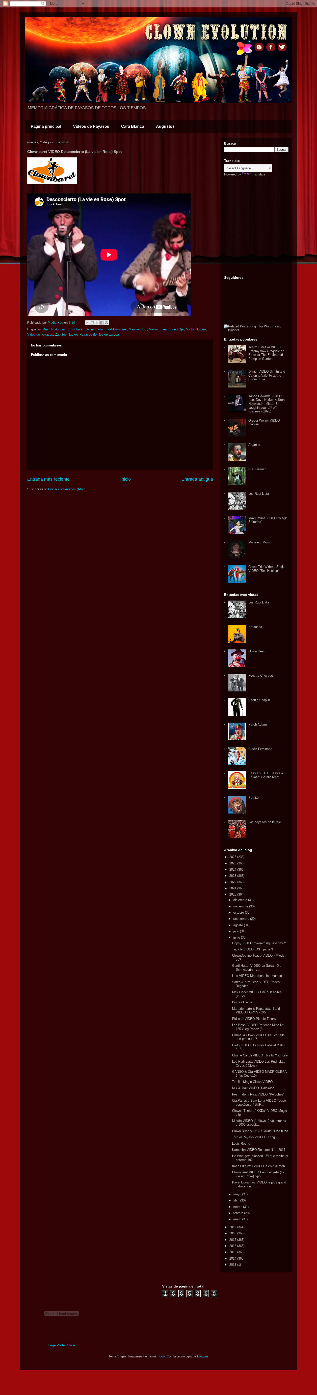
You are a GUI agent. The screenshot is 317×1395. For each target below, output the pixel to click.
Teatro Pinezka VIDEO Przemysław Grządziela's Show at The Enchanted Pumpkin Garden (266, 353)
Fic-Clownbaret (116, 329)
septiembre (241, 919)
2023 (233, 876)
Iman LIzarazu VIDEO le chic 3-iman (258, 1166)
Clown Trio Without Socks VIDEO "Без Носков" (267, 569)
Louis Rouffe (241, 1143)
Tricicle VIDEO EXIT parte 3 (252, 949)
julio (236, 931)
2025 (233, 863)
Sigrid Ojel (176, 329)
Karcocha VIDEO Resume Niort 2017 (258, 1150)
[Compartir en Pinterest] (106, 322)
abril (236, 1200)
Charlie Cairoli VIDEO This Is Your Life (260, 1055)
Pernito (253, 797)
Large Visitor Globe (61, 1345)
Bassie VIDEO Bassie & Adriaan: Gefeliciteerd (266, 775)
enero (237, 1219)
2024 (233, 869)
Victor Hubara (196, 329)
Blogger (202, 1356)
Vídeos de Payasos (91, 126)
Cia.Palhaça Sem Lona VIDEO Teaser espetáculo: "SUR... (259, 1102)
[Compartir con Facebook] (101, 322)
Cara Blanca (132, 126)
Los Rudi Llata (258, 493)
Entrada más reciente (48, 479)
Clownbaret (75, 329)
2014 (233, 1258)
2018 (233, 1233)
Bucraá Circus (242, 1002)
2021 (233, 888)
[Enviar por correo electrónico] (87, 322)
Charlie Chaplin (259, 700)
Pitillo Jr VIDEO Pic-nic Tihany (254, 1019)
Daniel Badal (94, 329)
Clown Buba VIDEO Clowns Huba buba (260, 1131)
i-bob (161, 1356)
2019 (233, 1227)
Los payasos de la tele (264, 822)
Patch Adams (258, 724)
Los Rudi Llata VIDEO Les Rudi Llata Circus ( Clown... (258, 1063)
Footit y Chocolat (260, 675)
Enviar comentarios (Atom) (67, 489)
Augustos (165, 126)
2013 (233, 1264)
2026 (233, 857)
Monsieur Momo (259, 542)
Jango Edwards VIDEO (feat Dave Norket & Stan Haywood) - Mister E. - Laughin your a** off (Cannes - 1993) (266, 403)
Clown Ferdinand (260, 749)
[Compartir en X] (97, 322)
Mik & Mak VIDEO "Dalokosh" (254, 1088)
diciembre (240, 900)
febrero (238, 1213)
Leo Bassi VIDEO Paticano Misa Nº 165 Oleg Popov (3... (258, 1027)
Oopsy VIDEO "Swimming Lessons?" (259, 943)
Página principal (46, 126)
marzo (238, 1207)
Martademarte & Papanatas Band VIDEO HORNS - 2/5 (256, 1010)
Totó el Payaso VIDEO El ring (253, 1137)
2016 (233, 1246)
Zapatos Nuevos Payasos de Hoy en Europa (87, 334)
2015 (233, 1252)
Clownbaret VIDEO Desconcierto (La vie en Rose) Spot (258, 1174)
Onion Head (256, 651)
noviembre (241, 906)
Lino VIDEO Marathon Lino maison (257, 976)
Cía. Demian (257, 469)
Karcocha (255, 627)
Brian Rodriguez (54, 329)
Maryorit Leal (158, 329)
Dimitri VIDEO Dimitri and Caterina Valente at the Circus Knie (266, 375)
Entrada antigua (197, 479)
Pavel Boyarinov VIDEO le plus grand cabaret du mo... (259, 1184)
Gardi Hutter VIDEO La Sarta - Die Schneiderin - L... (256, 967)
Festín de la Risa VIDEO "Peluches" (258, 1094)
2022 (233, 882)
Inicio (125, 479)
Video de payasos (40, 334)
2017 (233, 1240)
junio (237, 937)
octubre (239, 912)
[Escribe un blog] (92, 322)
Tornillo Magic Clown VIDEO (252, 1082)
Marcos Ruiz (138, 329)
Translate (258, 174)
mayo (237, 1194)
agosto (238, 925)
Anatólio (254, 445)
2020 (233, 894)
